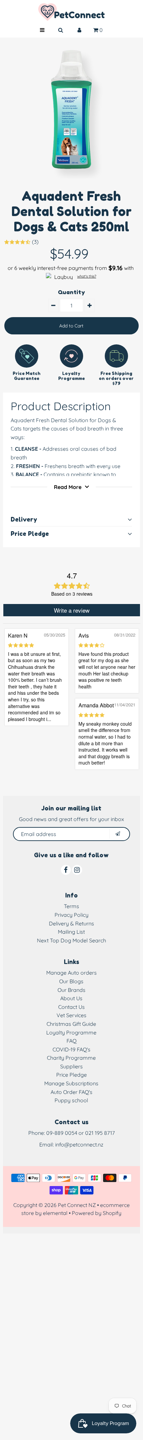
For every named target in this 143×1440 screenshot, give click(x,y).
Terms (71, 906)
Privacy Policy (71, 914)
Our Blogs (71, 981)
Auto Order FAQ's (71, 1092)
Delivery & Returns (71, 923)
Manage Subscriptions (71, 1083)
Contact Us (71, 1007)
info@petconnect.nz (79, 1144)
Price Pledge (71, 1074)
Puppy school (71, 1100)
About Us (71, 998)
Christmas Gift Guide (71, 1023)
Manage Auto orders (71, 972)
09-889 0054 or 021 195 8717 (80, 1133)
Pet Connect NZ (77, 1205)
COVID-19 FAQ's (71, 1049)
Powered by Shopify (96, 1213)
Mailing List (71, 931)
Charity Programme (71, 1057)
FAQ (71, 1040)
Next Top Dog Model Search (71, 940)
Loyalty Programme (71, 1032)
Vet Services (71, 1015)
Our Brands (71, 990)
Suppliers (71, 1066)
